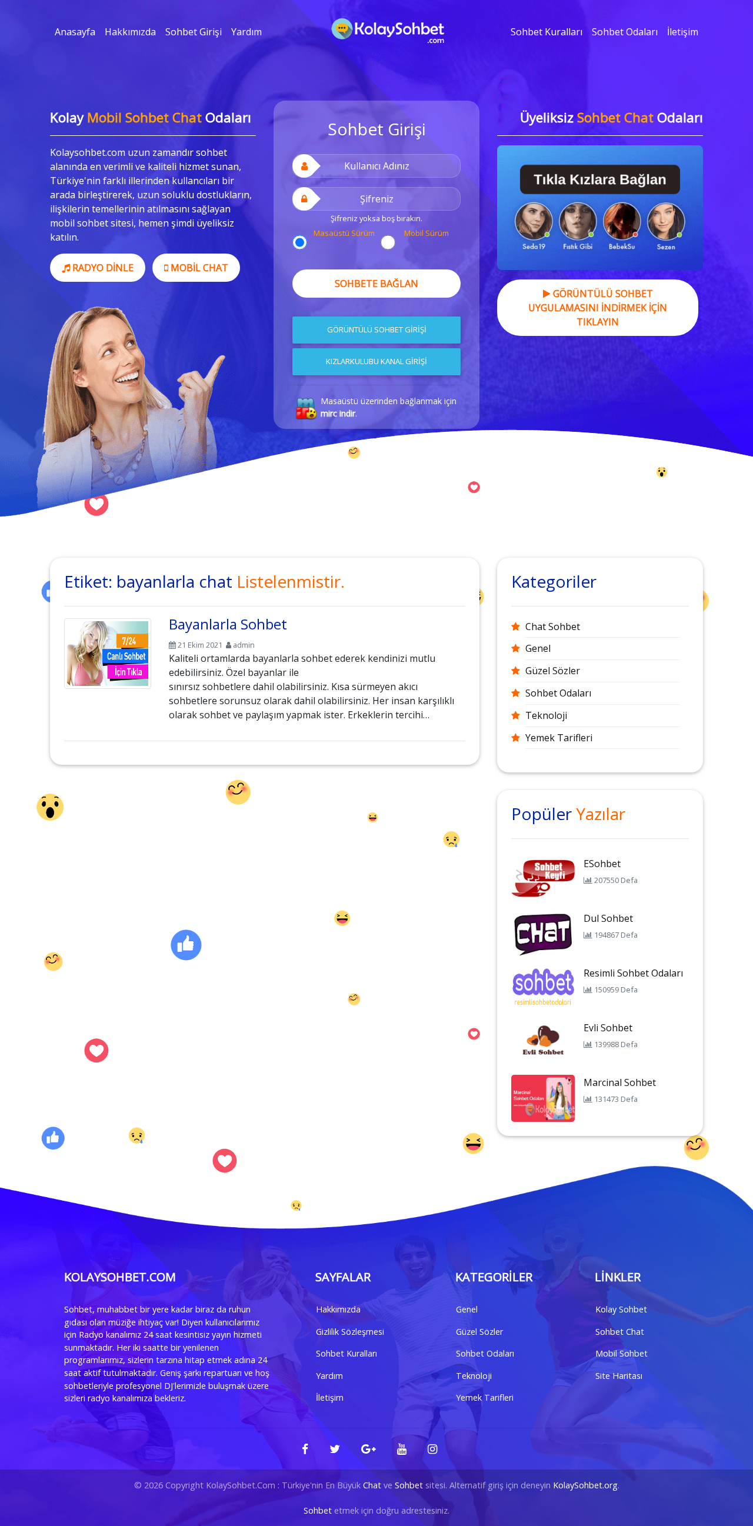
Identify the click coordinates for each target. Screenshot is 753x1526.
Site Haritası (618, 1375)
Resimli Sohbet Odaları (633, 973)
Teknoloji (546, 715)
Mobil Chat (198, 267)
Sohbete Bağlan (376, 283)
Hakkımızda (130, 31)
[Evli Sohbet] (543, 1042)
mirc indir (338, 413)
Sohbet (409, 1485)
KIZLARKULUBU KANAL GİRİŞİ (376, 361)
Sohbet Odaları (625, 31)
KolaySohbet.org (585, 1485)
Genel (538, 648)
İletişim (682, 31)
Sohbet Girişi (193, 31)
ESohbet (602, 863)
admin (244, 644)
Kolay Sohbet (621, 1309)
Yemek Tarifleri (558, 737)
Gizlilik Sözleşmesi (350, 1331)
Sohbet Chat (619, 1331)
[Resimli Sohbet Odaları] (543, 987)
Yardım (246, 31)
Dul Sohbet (608, 918)
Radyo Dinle (102, 267)
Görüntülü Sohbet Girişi (377, 329)
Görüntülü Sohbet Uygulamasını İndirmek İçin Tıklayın (597, 307)
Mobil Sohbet (621, 1353)
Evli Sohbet (608, 1027)
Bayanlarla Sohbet (228, 624)
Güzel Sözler (552, 670)
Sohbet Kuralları (546, 31)
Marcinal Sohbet (620, 1082)
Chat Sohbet (552, 626)
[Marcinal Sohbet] (543, 1097)
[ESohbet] (543, 878)
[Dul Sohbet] (543, 933)
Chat (372, 1485)
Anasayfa (75, 31)
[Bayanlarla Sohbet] (107, 651)
